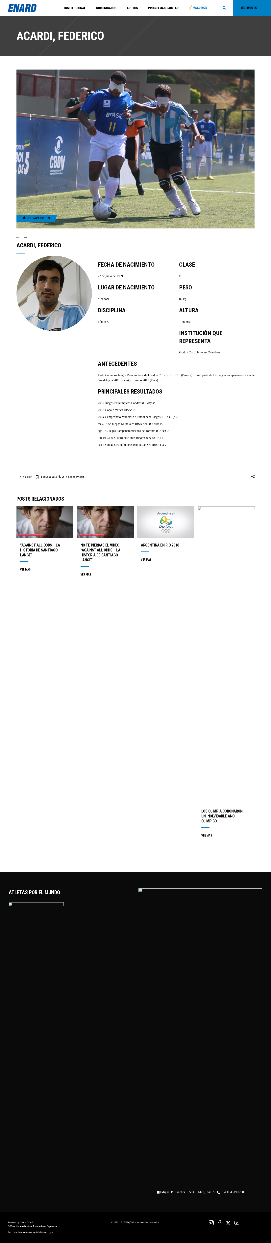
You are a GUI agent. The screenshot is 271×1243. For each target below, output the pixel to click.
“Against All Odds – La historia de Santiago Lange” (40, 550)
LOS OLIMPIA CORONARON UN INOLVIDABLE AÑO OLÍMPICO (222, 816)
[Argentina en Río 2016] (165, 522)
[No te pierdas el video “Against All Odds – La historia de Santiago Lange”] (105, 522)
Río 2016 (62, 476)
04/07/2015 (22, 237)
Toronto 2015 (76, 476)
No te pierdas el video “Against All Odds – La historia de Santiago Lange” (100, 552)
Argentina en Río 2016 (160, 545)
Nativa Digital (26, 1222)
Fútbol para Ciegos (36, 218)
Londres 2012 (49, 476)
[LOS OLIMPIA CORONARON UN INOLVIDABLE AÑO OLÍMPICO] (226, 655)
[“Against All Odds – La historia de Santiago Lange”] (44, 522)
